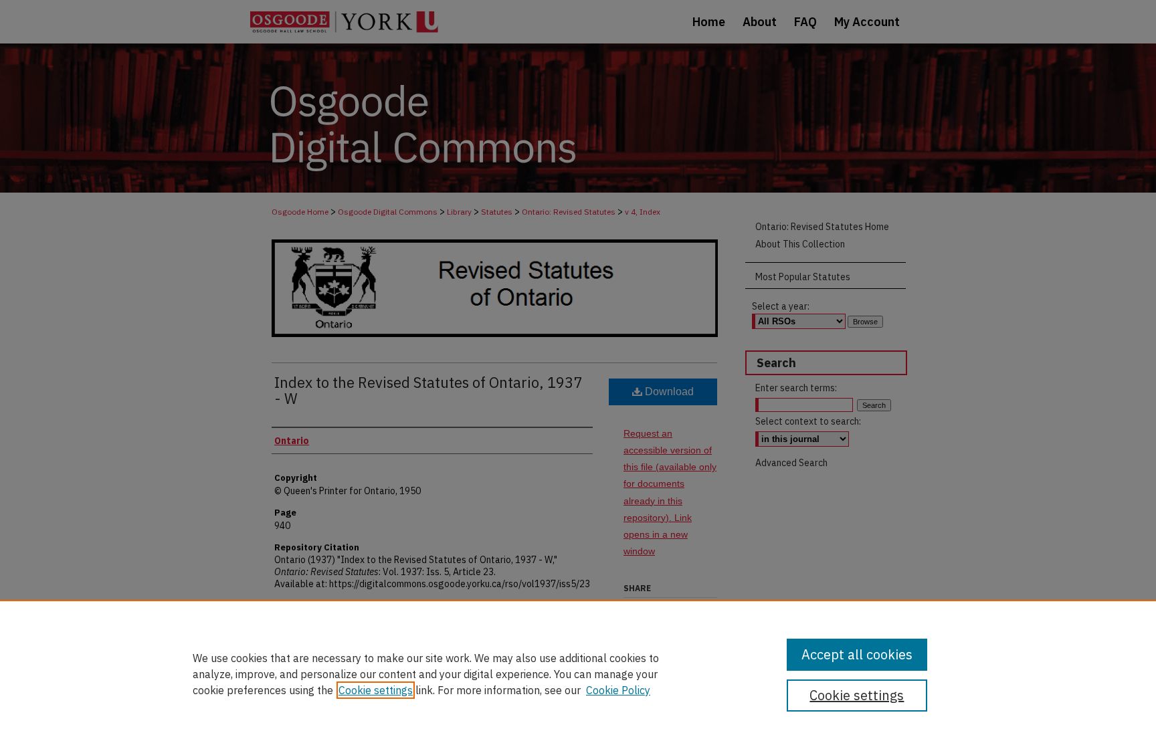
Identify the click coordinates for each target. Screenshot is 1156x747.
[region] (578, 673)
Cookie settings (376, 690)
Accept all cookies (856, 654)
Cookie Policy (618, 690)
